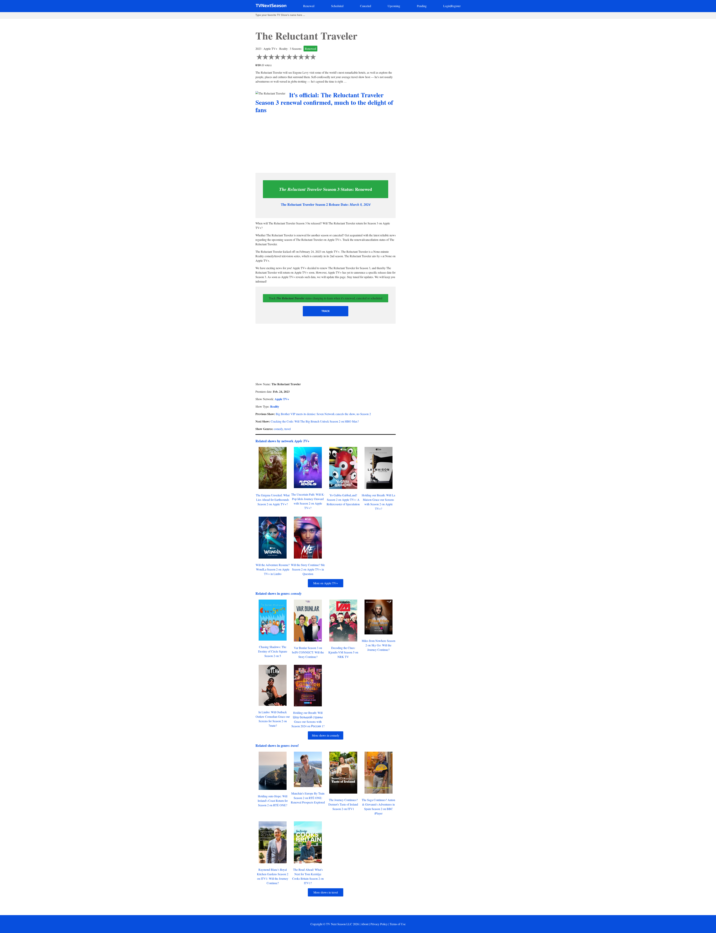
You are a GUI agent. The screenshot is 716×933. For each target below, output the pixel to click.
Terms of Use (398, 924)
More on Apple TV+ (325, 583)
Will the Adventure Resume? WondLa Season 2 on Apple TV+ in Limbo (273, 569)
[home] (271, 6)
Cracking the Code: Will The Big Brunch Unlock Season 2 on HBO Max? (315, 421)
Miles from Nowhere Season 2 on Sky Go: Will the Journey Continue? (378, 645)
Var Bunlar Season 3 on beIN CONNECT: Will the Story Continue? (308, 652)
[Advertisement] (325, 144)
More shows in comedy (325, 735)
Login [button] (446, 6)
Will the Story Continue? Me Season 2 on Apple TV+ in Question (308, 569)
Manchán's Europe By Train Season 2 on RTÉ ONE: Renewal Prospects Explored (308, 797)
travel (287, 429)
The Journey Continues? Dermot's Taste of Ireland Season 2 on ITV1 (343, 804)
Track (325, 311)
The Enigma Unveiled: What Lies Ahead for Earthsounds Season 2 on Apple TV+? (273, 499)
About (364, 924)
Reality (274, 406)
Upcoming (394, 6)
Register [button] (456, 6)
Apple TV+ (282, 399)
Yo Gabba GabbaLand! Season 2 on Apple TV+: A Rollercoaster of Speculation (343, 499)
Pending (422, 6)
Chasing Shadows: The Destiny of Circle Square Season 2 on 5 (272, 651)
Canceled (365, 6)
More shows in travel (325, 892)
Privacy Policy (379, 924)
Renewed (308, 6)
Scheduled (337, 6)
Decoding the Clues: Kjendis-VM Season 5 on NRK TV (343, 652)
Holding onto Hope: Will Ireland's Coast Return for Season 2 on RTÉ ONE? (273, 800)
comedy (278, 429)
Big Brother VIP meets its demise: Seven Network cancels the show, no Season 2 (323, 414)
